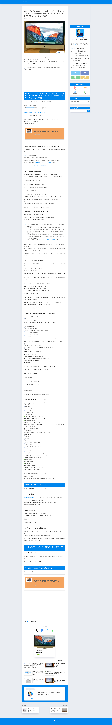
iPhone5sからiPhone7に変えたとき (31, 497)
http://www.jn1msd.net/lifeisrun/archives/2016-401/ (35, 112)
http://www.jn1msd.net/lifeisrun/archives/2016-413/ (35, 165)
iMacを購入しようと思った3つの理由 (43, 162)
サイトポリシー (74, 68)
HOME (57, 720)
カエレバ (38, 134)
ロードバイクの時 (30, 107)
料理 (72, 48)
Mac (27, 621)
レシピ (72, 55)
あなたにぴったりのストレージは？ (47, 239)
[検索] (88, 111)
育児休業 (74, 44)
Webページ (26, 155)
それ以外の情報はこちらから (77, 61)
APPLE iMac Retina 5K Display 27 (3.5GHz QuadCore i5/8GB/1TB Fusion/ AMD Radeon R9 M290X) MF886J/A (46, 132)
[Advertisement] (44, 80)
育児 (85, 93)
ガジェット (75, 93)
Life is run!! (25, 2)
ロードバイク (85, 89)
